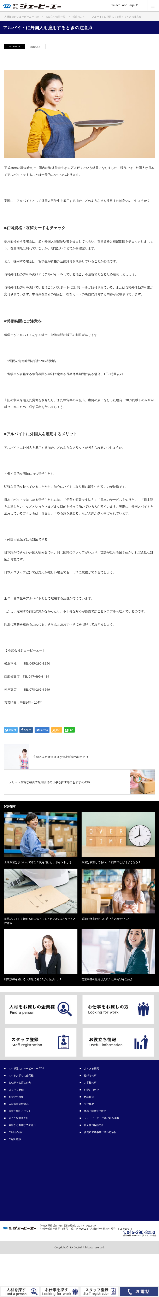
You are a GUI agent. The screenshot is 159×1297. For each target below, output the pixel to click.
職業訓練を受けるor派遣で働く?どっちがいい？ (33, 979)
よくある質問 (91, 1068)
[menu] (153, 6)
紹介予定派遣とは (19, 1118)
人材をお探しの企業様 (21, 1075)
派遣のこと (35, 46)
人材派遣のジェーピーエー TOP (26, 1068)
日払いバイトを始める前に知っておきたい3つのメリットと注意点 (40, 921)
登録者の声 (90, 1075)
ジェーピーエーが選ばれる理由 (101, 1118)
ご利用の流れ (16, 1132)
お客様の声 (90, 1082)
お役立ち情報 (16, 1097)
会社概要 (89, 1104)
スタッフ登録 (16, 1089)
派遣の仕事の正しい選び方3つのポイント (106, 918)
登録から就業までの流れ (22, 1125)
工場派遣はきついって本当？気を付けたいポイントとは (37, 862)
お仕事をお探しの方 (20, 1082)
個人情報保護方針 (94, 1125)
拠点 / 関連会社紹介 (95, 1111)
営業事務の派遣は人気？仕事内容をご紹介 (107, 979)
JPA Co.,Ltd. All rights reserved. (87, 1247)
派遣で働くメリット (20, 1111)
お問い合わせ (91, 1089)
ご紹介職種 (15, 1139)
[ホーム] (21, 15)
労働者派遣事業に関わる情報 (100, 1132)
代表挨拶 (89, 1097)
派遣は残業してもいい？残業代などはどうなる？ (111, 862)
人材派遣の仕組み (19, 1104)
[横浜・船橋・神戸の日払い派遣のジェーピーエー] (73, 7)
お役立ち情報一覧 (55, 16)
